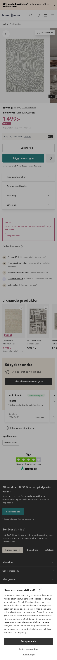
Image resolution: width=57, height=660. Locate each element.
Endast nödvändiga (28, 649)
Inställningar (29, 654)
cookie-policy (19, 632)
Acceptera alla (28, 641)
